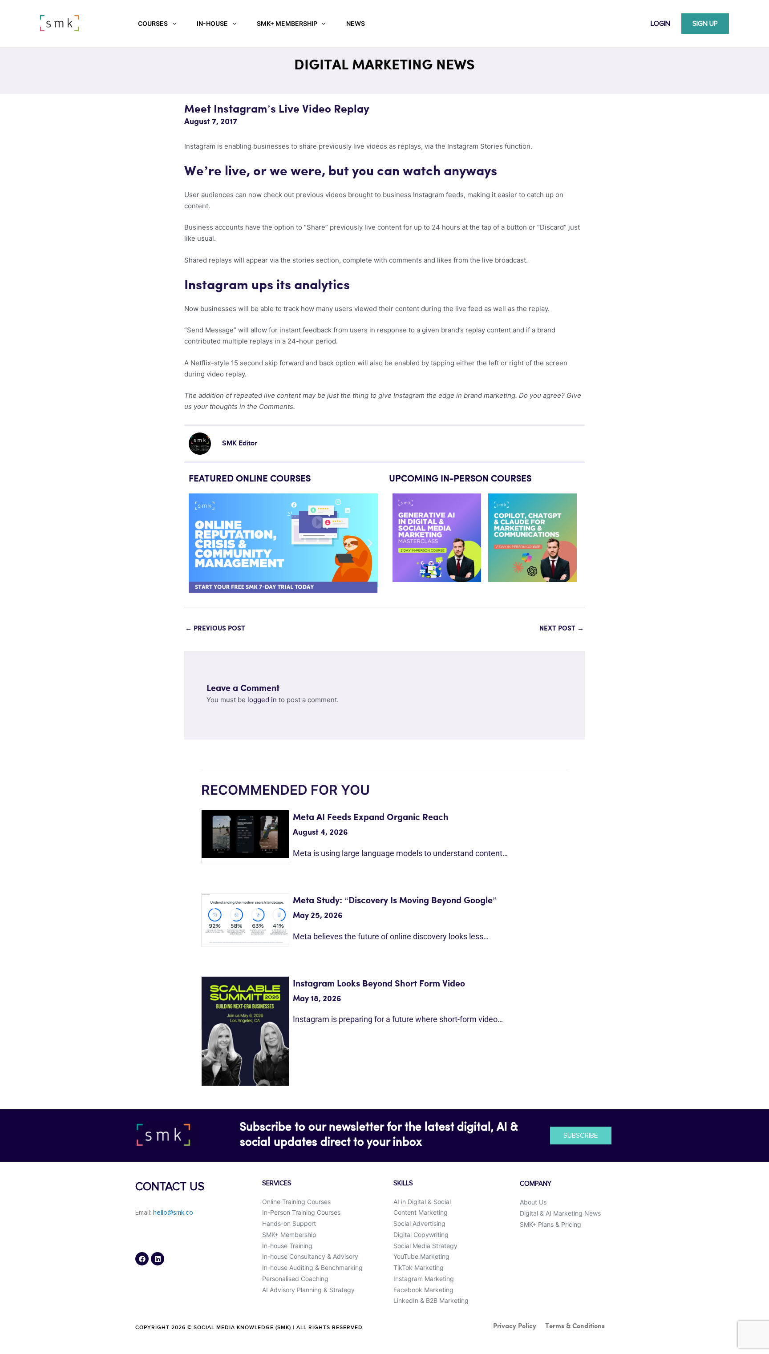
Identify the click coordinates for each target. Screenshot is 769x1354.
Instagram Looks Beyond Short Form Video (379, 984)
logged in (262, 699)
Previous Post (215, 628)
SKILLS (403, 1183)
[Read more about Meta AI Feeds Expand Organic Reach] (245, 833)
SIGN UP (705, 23)
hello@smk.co (173, 1212)
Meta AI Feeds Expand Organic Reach (371, 817)
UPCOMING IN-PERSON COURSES (460, 479)
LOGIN (660, 23)
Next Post (561, 628)
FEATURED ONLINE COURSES (250, 479)
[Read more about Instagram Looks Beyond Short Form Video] (245, 1030)
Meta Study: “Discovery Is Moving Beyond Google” (395, 900)
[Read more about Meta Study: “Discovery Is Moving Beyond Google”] (245, 917)
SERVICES (276, 1183)
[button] (198, 543)
